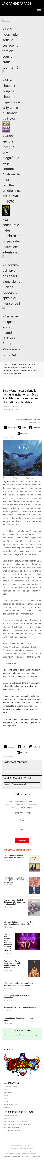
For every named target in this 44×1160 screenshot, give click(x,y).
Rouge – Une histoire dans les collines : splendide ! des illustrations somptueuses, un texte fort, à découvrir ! (22, 699)
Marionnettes (8, 1092)
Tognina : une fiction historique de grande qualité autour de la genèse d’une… (12, 964)
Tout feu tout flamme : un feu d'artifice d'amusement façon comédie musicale (8, 942)
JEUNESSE (13, 365)
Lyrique (6, 1098)
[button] (9, 427)
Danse (6, 1095)
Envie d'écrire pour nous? (12, 1130)
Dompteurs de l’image (11, 1104)
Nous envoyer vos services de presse (16, 1121)
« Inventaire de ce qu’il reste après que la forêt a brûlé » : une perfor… (15, 880)
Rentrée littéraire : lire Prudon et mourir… (20, 1008)
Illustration (7, 1107)
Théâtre (6, 1089)
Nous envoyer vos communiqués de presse (18, 1124)
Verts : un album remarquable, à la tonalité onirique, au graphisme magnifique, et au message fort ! (22, 722)
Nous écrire (7, 1119)
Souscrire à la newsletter (12, 1127)
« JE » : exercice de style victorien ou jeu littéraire (14, 857)
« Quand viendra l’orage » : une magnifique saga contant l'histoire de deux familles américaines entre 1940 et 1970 (11, 169)
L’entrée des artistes (10, 1086)
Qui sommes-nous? (10, 1116)
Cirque (6, 1101)
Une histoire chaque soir (27, 365)
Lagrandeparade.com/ (12, 481)
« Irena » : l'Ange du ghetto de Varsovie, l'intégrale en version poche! (14, 902)
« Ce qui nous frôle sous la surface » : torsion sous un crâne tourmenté (19, 984)
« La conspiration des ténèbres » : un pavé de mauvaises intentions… (11, 235)
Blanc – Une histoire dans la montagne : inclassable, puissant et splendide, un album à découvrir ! (21, 686)
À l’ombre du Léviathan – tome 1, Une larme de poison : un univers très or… (18, 923)
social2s (11, 437)
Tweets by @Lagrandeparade (15, 784)
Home (5, 365)
